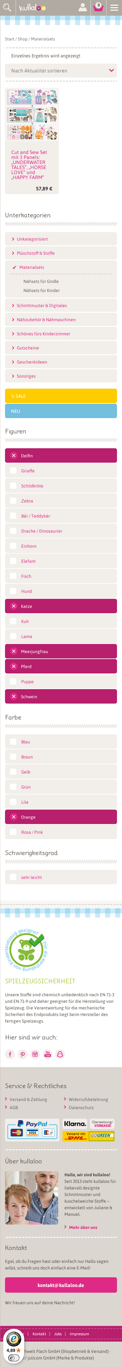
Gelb (25, 771)
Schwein (29, 696)
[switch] (13, 1357)
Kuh (25, 621)
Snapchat (60, 1054)
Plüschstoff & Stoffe (36, 253)
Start (9, 38)
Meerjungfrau (34, 651)
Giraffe (28, 470)
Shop (23, 38)
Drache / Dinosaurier (41, 531)
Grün (26, 787)
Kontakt (39, 1333)
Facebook (10, 1054)
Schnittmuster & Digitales (42, 305)
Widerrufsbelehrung (88, 1099)
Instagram (35, 1054)
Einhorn (29, 546)
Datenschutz (81, 1107)
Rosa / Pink (32, 832)
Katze (26, 606)
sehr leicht (31, 877)
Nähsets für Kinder (41, 290)
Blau (25, 741)
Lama (26, 636)
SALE (21, 396)
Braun (27, 756)
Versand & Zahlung (28, 1099)
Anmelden (82, 8)
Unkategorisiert (32, 239)
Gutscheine (28, 347)
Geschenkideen (32, 361)
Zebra (27, 500)
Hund (26, 591)
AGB (14, 1107)
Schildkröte (32, 485)
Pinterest (23, 1054)
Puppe (27, 681)
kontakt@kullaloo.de (61, 1284)
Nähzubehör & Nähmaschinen (46, 319)
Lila (24, 802)
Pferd (26, 666)
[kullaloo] (34, 8)
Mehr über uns (83, 1227)
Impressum (79, 1333)
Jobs (58, 1333)
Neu (15, 411)
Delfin (27, 455)
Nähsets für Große (41, 281)
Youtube (48, 1054)
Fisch (26, 576)
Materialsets (31, 267)
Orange (28, 817)
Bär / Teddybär (35, 516)
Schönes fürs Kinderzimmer (43, 333)
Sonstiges (26, 376)
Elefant (28, 561)
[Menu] (114, 7)
